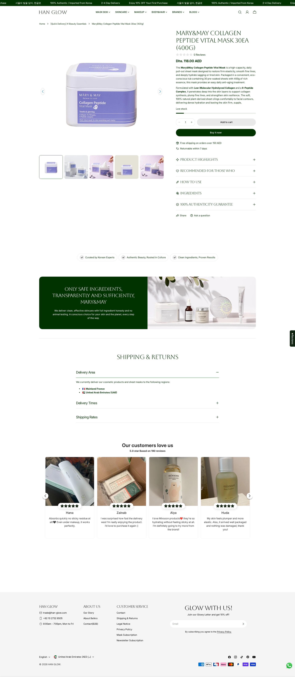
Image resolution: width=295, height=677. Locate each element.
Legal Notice (123, 623)
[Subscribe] (243, 624)
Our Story (88, 612)
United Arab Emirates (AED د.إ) (74, 656)
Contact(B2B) (90, 623)
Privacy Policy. (224, 631)
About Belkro (90, 618)
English (43, 657)
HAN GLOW (54, 664)
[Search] (240, 12)
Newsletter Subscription (130, 640)
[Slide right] (160, 91)
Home (42, 24)
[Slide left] (43, 91)
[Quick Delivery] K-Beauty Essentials (68, 24)
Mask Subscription (127, 634)
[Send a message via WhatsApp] (289, 665)
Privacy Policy (124, 629)
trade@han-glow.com (55, 612)
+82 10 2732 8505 (53, 618)
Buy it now (216, 132)
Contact (121, 612)
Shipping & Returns (127, 618)
